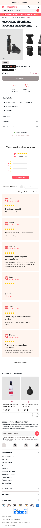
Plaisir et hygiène (20, 17)
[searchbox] (11, 186)
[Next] (37, 415)
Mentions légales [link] (7, 516)
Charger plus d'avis (20, 363)
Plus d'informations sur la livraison (20, 135)
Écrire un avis (20, 177)
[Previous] (32, 415)
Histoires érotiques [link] (8, 474)
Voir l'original (9, 296)
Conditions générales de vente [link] (11, 519)
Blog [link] (3, 465)
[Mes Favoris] (32, 7)
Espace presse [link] (7, 477)
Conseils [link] (5, 468)
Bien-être (11, 17)
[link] (29, 7)
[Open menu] (38, 7)
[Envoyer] (37, 433)
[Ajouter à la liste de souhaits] (37, 26)
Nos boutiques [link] (7, 483)
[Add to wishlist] (18, 410)
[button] (20, 2)
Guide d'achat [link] (7, 462)
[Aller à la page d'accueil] (9, 7)
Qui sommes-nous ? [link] (9, 456)
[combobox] (28, 192)
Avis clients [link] (5, 459)
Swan (28, 17)
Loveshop (4, 17)
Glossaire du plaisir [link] (8, 471)
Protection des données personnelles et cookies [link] (16, 522)
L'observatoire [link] (7, 480)
